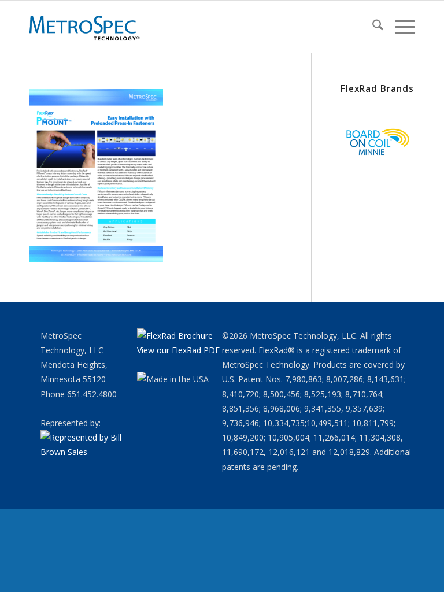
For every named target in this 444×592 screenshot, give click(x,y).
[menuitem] (372, 27)
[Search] (372, 27)
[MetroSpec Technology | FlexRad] (85, 27)
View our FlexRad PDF (178, 350)
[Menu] (399, 27)
